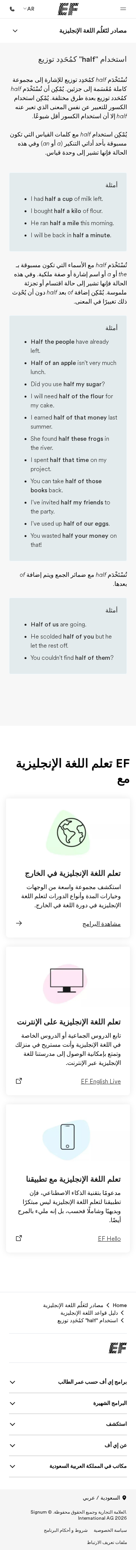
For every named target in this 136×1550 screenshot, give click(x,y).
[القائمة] (15, 31)
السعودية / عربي (101, 1498)
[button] (123, 9)
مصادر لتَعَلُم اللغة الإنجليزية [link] (73, 1305)
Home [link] (120, 1305)
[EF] (68, 9)
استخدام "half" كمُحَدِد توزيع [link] (87, 1320)
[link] (93, 30)
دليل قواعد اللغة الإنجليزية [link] (89, 1313)
